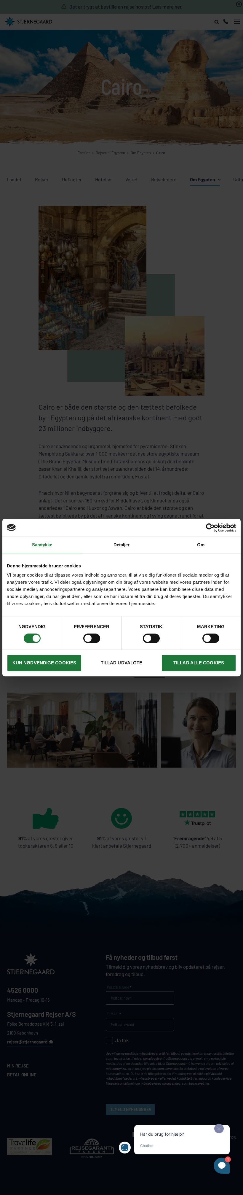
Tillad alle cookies (198, 662)
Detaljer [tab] (121, 544)
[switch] (91, 638)
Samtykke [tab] (42, 544)
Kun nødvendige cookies (44, 662)
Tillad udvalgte (122, 662)
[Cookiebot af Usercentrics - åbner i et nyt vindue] (210, 527)
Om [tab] (200, 544)
